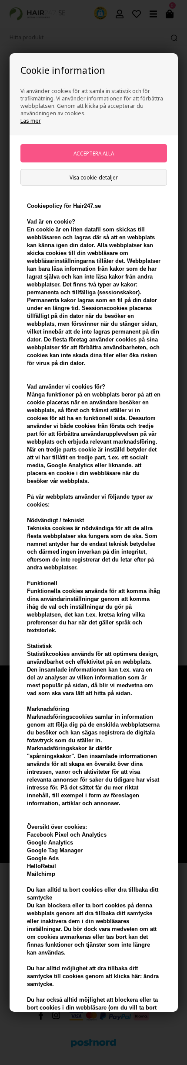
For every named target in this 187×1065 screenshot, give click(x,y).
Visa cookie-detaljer (94, 177)
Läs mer (30, 120)
